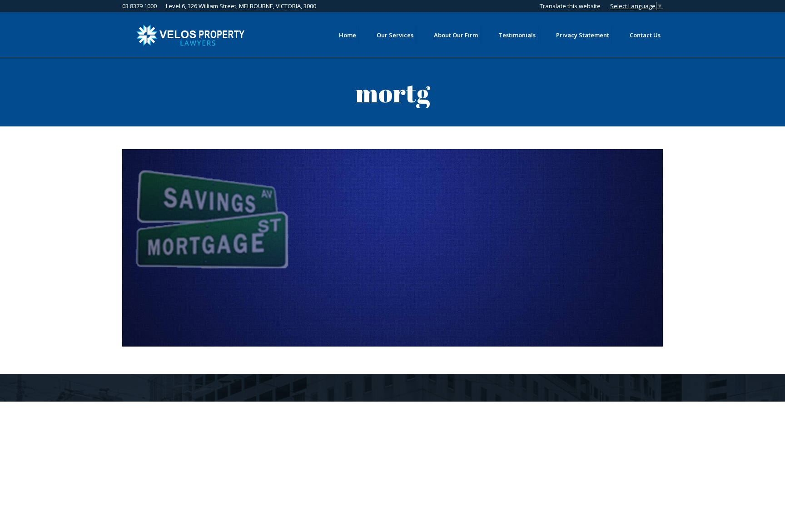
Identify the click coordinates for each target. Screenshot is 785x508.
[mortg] (392, 248)
